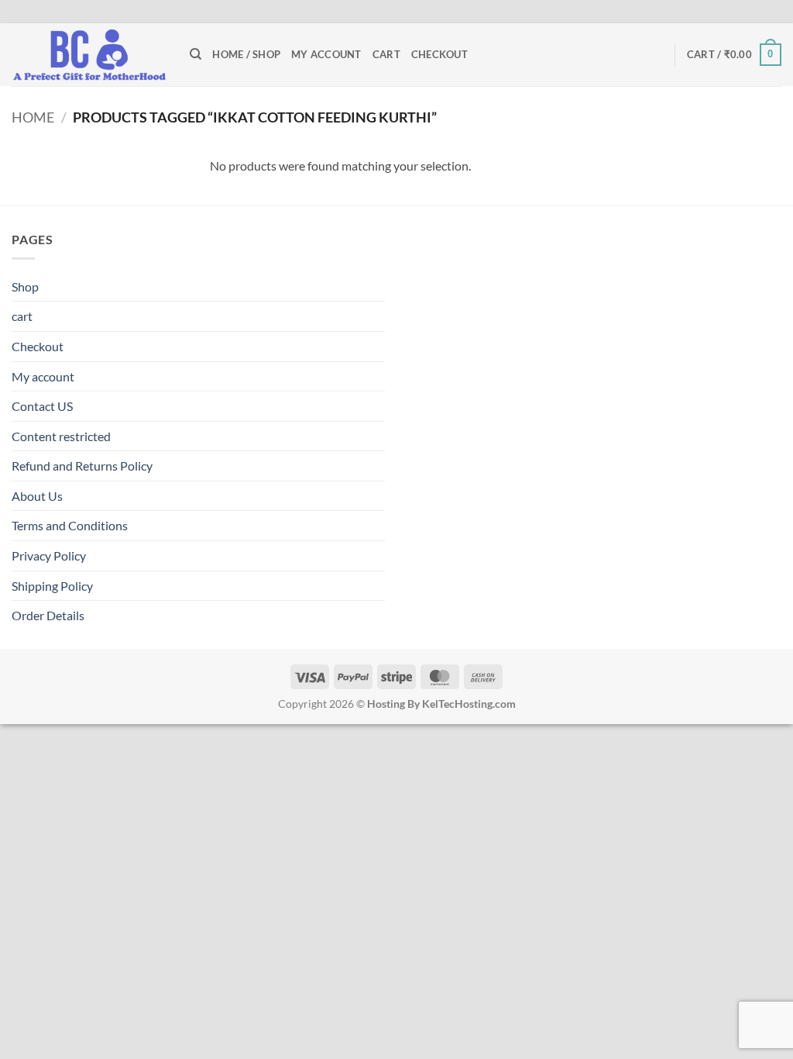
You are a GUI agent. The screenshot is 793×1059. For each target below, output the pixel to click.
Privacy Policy (49, 555)
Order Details (48, 615)
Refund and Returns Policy (82, 465)
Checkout (439, 54)
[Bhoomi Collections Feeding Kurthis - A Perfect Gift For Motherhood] (89, 55)
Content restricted (61, 436)
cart (386, 54)
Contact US (42, 405)
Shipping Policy (52, 585)
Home (33, 117)
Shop (25, 286)
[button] (734, 55)
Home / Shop (246, 54)
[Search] (195, 54)
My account (326, 54)
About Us (37, 495)
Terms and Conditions (70, 525)
